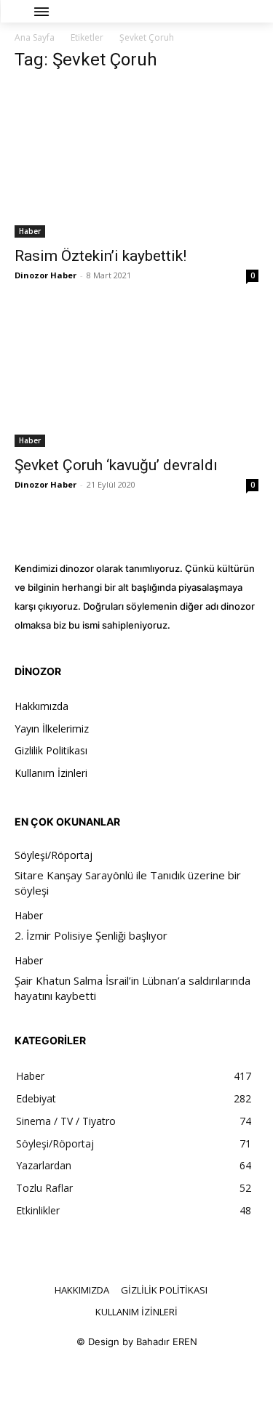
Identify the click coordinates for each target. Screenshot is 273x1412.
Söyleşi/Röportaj (53, 856)
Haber (30, 231)
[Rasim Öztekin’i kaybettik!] (136, 161)
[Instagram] (120, 1377)
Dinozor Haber (45, 275)
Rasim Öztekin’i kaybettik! (100, 256)
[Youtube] (186, 1377)
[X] (153, 1377)
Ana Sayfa (35, 37)
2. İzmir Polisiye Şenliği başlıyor (91, 935)
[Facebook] (87, 1377)
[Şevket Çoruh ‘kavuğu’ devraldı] (136, 380)
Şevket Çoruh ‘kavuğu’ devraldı (116, 465)
